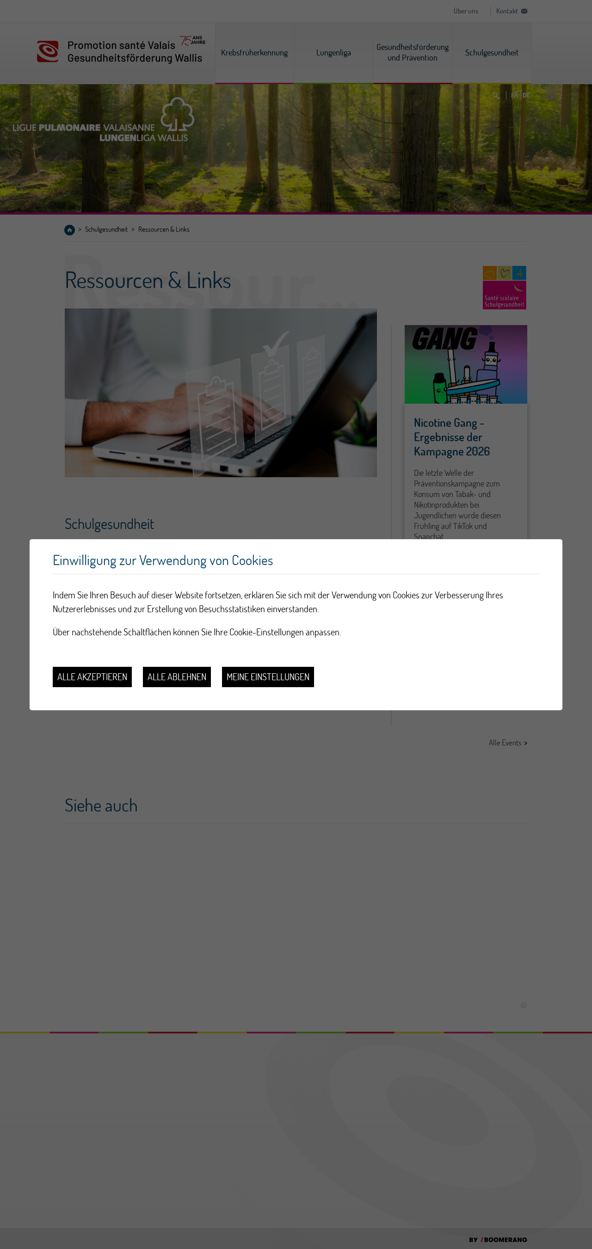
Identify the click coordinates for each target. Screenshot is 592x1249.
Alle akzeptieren (92, 677)
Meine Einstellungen (268, 677)
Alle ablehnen (177, 677)
